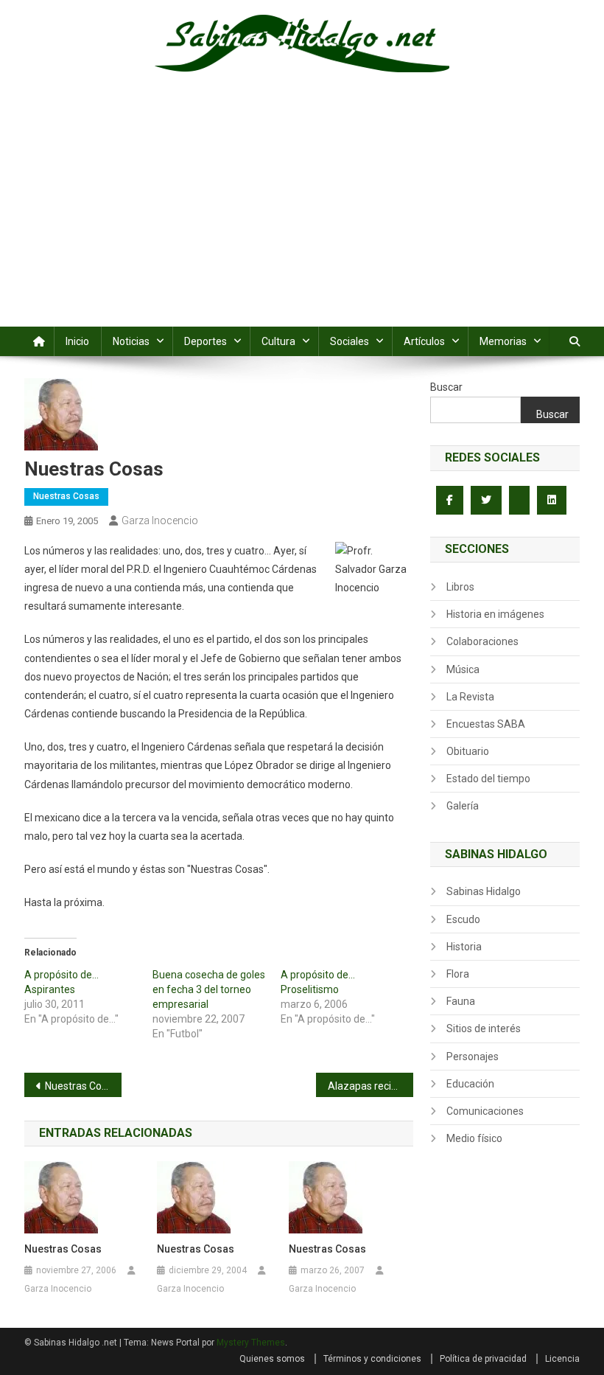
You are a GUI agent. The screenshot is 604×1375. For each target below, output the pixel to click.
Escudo (463, 919)
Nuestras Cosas (66, 496)
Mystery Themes (251, 1342)
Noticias (131, 341)
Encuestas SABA (485, 724)
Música (463, 669)
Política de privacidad (483, 1359)
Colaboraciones (482, 641)
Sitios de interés (483, 1028)
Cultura (278, 341)
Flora (457, 974)
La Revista (470, 697)
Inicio (77, 341)
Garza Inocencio (160, 520)
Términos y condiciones (372, 1359)
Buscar (446, 387)
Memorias (503, 341)
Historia (464, 947)
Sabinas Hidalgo (483, 891)
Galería (462, 806)
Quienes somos (272, 1359)
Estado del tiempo (488, 778)
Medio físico (474, 1138)
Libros (460, 587)
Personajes (472, 1056)
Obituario (467, 751)
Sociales (349, 341)
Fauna (460, 1001)
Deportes (205, 341)
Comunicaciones (485, 1111)
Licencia (562, 1359)
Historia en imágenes (495, 614)
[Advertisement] (302, 216)
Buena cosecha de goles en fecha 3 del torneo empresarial (208, 989)
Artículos (424, 341)
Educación (470, 1084)
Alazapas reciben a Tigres (370, 1086)
